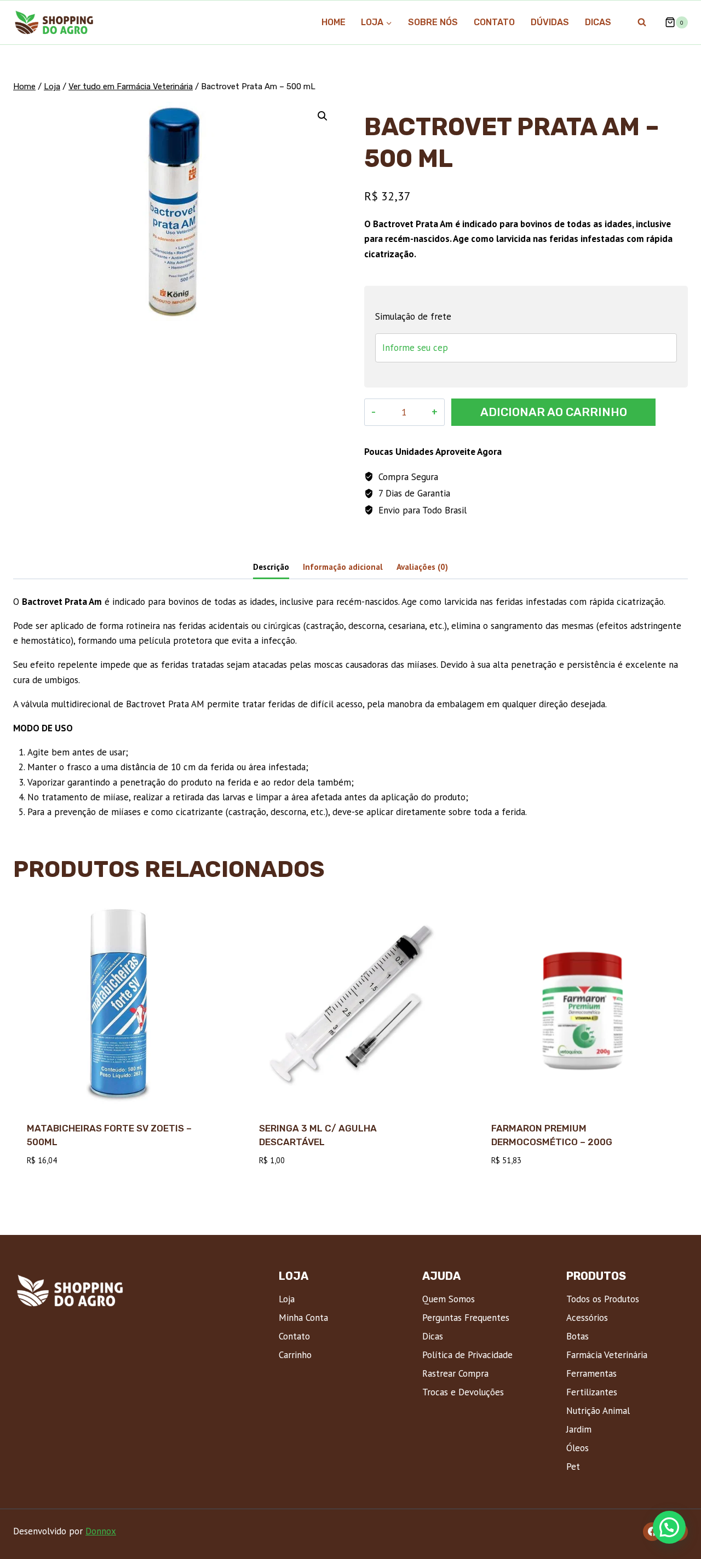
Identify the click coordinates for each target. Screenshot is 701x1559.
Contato (494, 22)
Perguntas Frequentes (465, 1318)
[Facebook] (652, 1531)
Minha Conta (303, 1318)
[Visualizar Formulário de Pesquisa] (642, 22)
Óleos (577, 1448)
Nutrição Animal (598, 1411)
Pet (573, 1466)
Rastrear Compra (455, 1373)
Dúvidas (550, 22)
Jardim (578, 1429)
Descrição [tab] (271, 566)
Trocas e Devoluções (463, 1392)
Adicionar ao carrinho (553, 412)
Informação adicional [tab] (343, 566)
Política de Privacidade (467, 1355)
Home (333, 22)
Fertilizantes (591, 1392)
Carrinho (295, 1355)
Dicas (598, 22)
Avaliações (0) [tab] (422, 566)
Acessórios (587, 1318)
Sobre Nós (433, 22)
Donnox (100, 1531)
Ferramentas (591, 1373)
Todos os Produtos (602, 1299)
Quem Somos (448, 1299)
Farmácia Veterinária (606, 1355)
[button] (322, 116)
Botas (577, 1336)
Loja (287, 1299)
